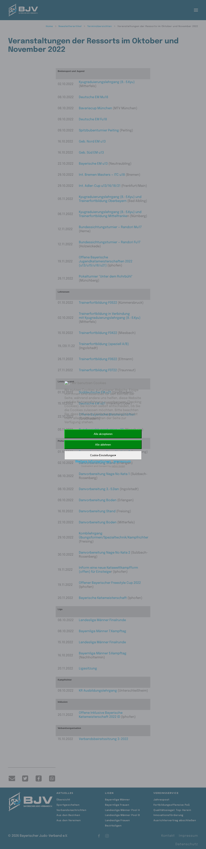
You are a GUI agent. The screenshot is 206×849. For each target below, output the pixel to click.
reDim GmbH (118, 466)
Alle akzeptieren (103, 433)
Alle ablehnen (103, 444)
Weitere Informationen (93, 461)
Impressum (122, 461)
